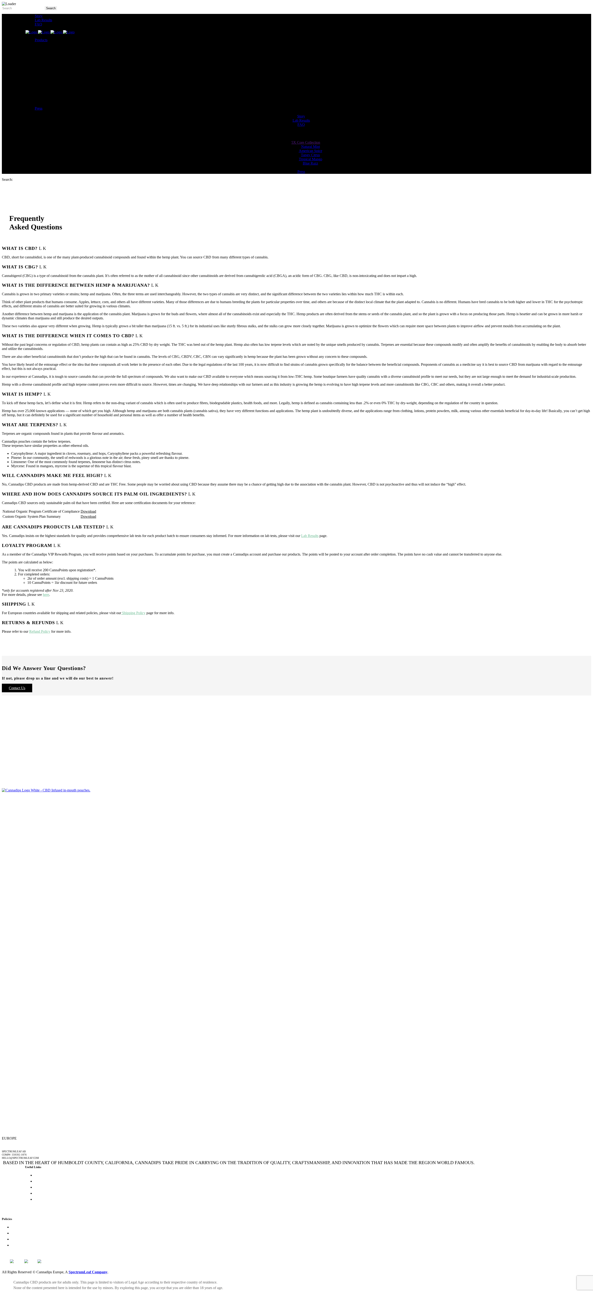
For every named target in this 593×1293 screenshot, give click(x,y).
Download (88, 511)
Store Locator (44, 1187)
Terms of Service (23, 1245)
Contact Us (17, 688)
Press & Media (45, 1175)
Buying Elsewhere (47, 1193)
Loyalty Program (23, 1227)
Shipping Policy (133, 613)
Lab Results (310, 536)
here (46, 595)
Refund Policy (39, 631)
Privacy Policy (21, 1233)
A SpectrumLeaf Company (19, 1143)
